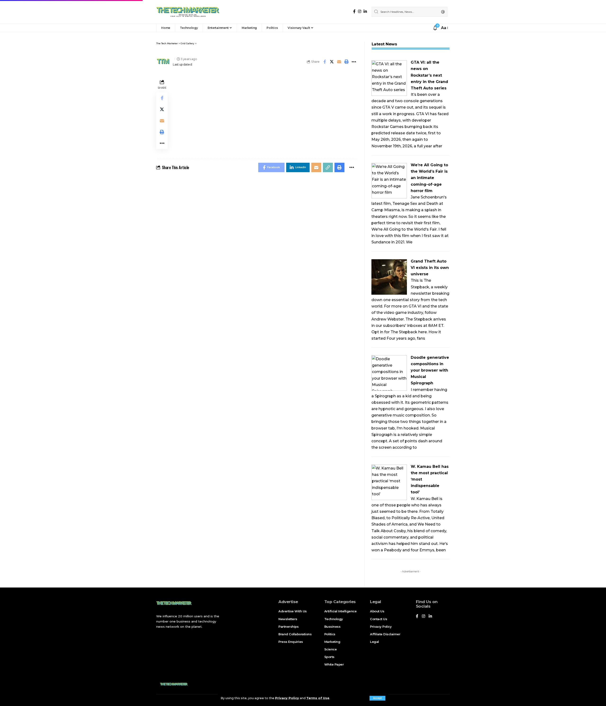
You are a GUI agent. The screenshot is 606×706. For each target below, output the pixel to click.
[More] (354, 62)
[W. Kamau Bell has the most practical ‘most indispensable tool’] (389, 482)
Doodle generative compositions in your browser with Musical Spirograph (430, 370)
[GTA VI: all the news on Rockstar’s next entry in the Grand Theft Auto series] (389, 77)
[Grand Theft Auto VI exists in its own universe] (389, 276)
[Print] (346, 62)
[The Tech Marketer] (188, 12)
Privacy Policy (287, 698)
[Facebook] (354, 11)
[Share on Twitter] (332, 62)
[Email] (339, 62)
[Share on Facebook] (324, 62)
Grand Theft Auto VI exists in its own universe (430, 267)
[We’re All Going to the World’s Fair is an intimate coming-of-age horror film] (389, 180)
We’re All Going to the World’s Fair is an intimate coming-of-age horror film (429, 178)
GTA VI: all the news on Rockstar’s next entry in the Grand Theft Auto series (429, 75)
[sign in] (428, 28)
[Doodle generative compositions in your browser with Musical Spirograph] (389, 373)
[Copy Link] (328, 167)
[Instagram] (359, 11)
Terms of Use (317, 698)
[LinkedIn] (365, 11)
